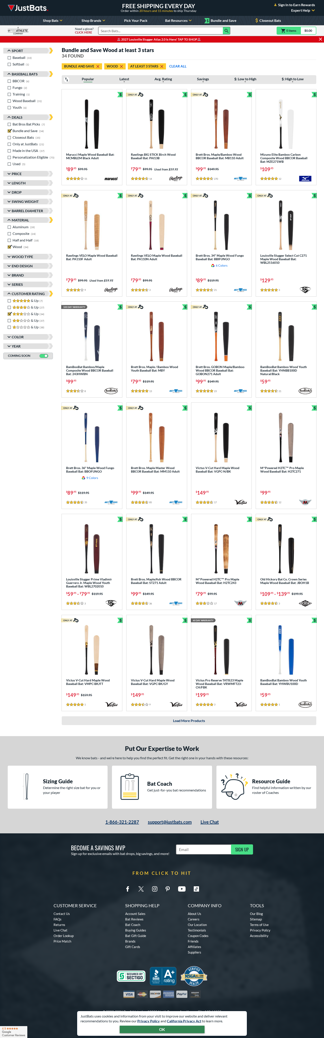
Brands (130, 941)
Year (16, 346)
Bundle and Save (221, 20)
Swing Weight (25, 201)
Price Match (62, 941)
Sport (17, 51)
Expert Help (300, 10)
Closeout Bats (270, 20)
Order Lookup (64, 936)
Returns (59, 925)
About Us (194, 914)
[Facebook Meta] (127, 889)
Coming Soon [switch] (19, 355)
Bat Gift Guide (135, 936)
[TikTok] (196, 889)
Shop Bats (50, 20)
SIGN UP (242, 849)
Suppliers (194, 952)
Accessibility (259, 936)
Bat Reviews (134, 919)
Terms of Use (259, 925)
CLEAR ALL (177, 66)
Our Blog (256, 914)
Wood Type (22, 256)
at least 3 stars (144, 66)
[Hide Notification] (320, 39)
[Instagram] (154, 889)
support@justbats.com (170, 822)
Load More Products (189, 720)
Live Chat (210, 822)
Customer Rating (28, 294)
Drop (17, 192)
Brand (18, 275)
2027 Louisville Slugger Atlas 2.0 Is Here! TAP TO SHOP (159, 39)
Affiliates (194, 947)
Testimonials (197, 930)
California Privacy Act (184, 1021)
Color (18, 337)
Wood (112, 66)
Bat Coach (132, 925)
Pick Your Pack (135, 20)
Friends (193, 941)
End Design (22, 266)
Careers (193, 919)
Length (19, 183)
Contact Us (62, 914)
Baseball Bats (25, 74)
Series (17, 284)
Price (17, 174)
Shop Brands (91, 20)
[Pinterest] (167, 889)
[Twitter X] (141, 889)
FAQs (57, 919)
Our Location (197, 925)
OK (162, 1029)
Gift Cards (132, 947)
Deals (17, 117)
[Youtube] (182, 889)
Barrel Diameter (27, 211)
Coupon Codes (198, 936)
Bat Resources (176, 20)
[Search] (226, 31)
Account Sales (135, 914)
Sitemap (256, 919)
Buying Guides (135, 930)
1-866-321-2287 (122, 822)
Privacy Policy (148, 1021)
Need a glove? (84, 30)
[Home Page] (28, 8)
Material (20, 220)
